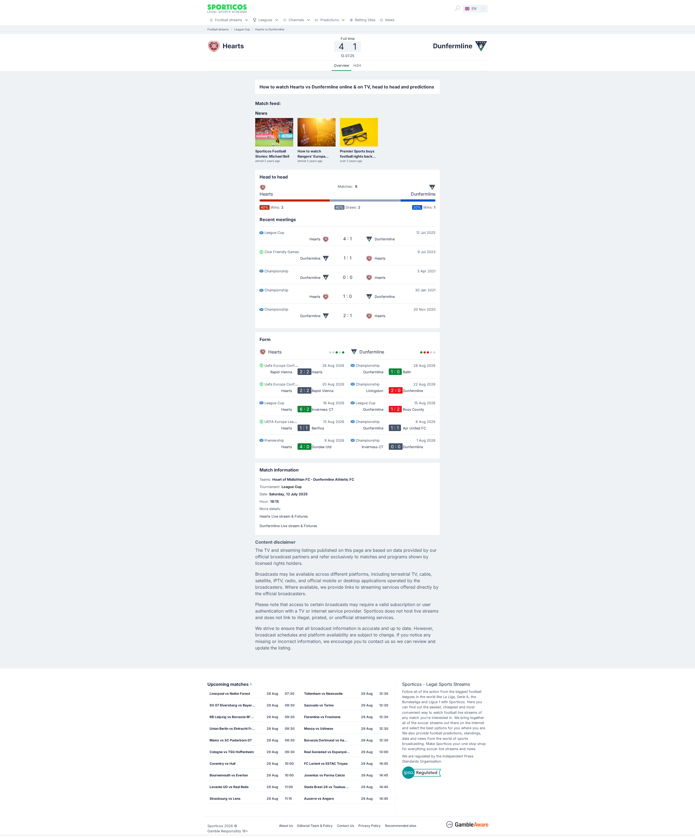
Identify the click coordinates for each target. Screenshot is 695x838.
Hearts (266, 194)
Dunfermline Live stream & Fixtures (288, 526)
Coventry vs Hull (222, 763)
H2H (357, 65)
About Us (286, 826)
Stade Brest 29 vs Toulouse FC (328, 787)
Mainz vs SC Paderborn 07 (231, 740)
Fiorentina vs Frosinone (322, 717)
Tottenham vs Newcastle (323, 694)
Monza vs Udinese (318, 729)
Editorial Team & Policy (315, 826)
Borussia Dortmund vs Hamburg (328, 740)
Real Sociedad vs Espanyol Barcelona (328, 752)
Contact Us (345, 826)
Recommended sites (400, 826)
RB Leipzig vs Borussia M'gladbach (234, 717)
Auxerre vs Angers (319, 798)
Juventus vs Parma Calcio (324, 775)
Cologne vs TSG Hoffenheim (232, 752)
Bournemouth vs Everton (229, 775)
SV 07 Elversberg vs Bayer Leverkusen (234, 705)
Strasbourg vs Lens (225, 798)
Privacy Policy (369, 826)
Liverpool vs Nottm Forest (230, 694)
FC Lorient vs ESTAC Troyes (326, 763)
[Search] (457, 8)
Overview (341, 65)
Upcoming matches (228, 684)
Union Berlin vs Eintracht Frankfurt (234, 729)
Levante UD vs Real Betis (229, 787)
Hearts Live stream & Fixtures (284, 516)
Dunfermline (423, 194)
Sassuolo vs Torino (319, 705)
